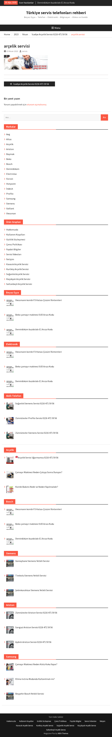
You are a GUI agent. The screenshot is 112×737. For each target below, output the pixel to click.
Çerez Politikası (14, 244)
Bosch (9, 164)
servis (24, 51)
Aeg (8, 134)
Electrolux (11, 173)
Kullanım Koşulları (15, 234)
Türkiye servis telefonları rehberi (56, 12)
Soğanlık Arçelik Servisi (17, 274)
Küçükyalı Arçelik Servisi (18, 279)
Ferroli (9, 178)
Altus (9, 139)
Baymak (10, 154)
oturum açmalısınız (36, 104)
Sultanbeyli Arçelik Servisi (19, 284)
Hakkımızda (12, 229)
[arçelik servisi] (26, 68)
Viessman (11, 213)
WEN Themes (63, 733)
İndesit (9, 188)
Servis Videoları (13, 254)
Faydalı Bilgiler (13, 249)
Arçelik (9, 144)
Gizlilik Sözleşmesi (15, 239)
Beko (8, 159)
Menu (57, 28)
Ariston (10, 149)
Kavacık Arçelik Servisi (17, 264)
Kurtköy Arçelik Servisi (17, 269)
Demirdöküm (12, 168)
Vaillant (10, 208)
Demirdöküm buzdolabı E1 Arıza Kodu (56, 2)
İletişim (10, 259)
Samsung (10, 198)
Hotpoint (11, 183)
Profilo (9, 193)
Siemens (10, 203)
